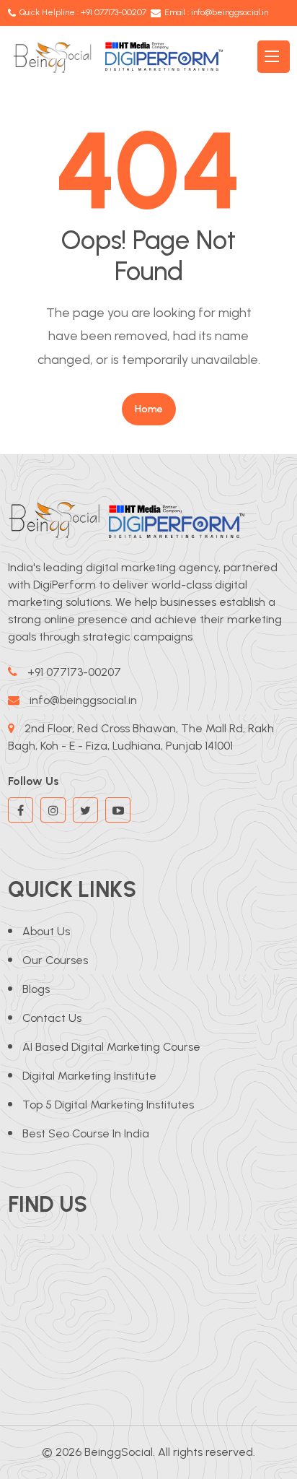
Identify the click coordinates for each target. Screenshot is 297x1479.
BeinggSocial (118, 1452)
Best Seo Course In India (85, 1133)
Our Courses (55, 960)
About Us (46, 931)
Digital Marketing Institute (89, 1076)
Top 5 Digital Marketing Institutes (108, 1104)
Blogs (36, 989)
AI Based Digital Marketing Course (111, 1047)
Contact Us (51, 1018)
